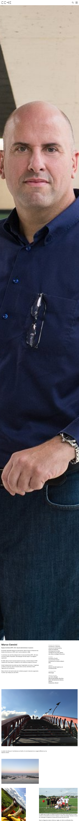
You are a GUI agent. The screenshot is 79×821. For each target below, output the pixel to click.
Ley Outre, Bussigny (53, 677)
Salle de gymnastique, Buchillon (56, 678)
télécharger (51, 672)
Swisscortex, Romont (53, 683)
